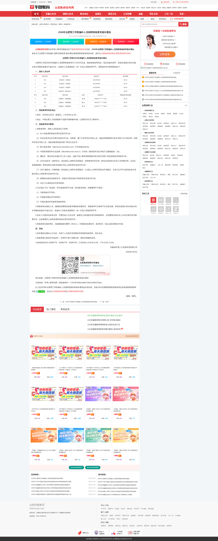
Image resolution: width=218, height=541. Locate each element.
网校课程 (108, 19)
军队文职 (154, 14)
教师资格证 (155, 515)
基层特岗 (175, 165)
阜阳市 (128, 8)
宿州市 (174, 8)
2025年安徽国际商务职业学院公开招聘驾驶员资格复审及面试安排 (51, 488)
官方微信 (143, 508)
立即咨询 (165, 54)
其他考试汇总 (149, 162)
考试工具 (145, 194)
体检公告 (167, 158)
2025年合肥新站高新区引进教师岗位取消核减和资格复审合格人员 (51, 494)
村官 (143, 168)
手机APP (136, 508)
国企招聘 (140, 515)
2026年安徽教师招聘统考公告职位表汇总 (103, 325)
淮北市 (143, 8)
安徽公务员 (51, 14)
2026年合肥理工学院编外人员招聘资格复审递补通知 (160, 77)
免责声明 (146, 526)
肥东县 (169, 113)
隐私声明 (153, 526)
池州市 (117, 8)
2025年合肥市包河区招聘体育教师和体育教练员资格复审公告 (163, 99)
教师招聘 (148, 515)
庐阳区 (144, 116)
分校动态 (70, 19)
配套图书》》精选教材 (98, 42)
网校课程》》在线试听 (71, 42)
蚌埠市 (102, 8)
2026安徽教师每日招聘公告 (98, 320)
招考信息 (35, 19)
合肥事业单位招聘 (150, 142)
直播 (142, 19)
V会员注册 (42, 2)
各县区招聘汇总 (149, 110)
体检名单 (182, 126)
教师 (60, 24)
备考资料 (47, 19)
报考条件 (166, 123)
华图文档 (129, 508)
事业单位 (84, 14)
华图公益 (118, 526)
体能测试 (167, 126)
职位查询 (118, 315)
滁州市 (122, 8)
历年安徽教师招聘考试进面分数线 (101, 315)
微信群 (166, 2)
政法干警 (145, 165)
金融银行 (152, 165)
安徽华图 (33, 2)
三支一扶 (169, 14)
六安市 (159, 8)
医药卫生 (112, 14)
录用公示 (145, 129)
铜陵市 (169, 8)
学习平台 (103, 508)
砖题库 (117, 508)
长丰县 (157, 113)
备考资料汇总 (149, 181)
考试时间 (145, 126)
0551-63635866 (182, 2)
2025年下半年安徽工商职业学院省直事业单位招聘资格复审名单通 (51, 481)
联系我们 (162, 19)
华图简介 (103, 526)
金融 (141, 14)
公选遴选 (178, 515)
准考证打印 (182, 123)
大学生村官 (111, 519)
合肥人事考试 (44, 24)
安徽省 (91, 8)
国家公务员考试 (149, 133)
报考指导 (166, 145)
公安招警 (127, 14)
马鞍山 (164, 8)
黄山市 (153, 8)
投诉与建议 (161, 526)
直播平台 (110, 508)
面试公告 (175, 126)
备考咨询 (117, 329)
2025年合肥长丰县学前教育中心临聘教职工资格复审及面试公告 (164, 95)
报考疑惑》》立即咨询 (126, 42)
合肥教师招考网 (64, 7)
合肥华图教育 (37, 504)
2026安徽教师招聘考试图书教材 (100, 329)
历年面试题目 (115, 320)
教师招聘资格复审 (79, 49)
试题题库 (59, 19)
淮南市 (148, 8)
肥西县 (175, 113)
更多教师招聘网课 (93, 467)
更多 (182, 14)
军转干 (118, 519)
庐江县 (181, 113)
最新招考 (152, 73)
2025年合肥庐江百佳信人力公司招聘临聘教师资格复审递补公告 (164, 90)
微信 (153, 19)
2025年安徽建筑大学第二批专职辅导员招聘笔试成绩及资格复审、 (51, 485)
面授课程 (97, 19)
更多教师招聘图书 (132, 336)
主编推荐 (176, 73)
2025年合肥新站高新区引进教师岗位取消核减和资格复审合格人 (164, 86)
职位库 (123, 508)
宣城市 (185, 8)
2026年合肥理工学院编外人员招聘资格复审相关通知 (81, 302)
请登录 (50, 2)
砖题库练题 (184, 193)
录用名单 (175, 158)
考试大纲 (152, 123)
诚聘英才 (169, 526)
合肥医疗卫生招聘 (150, 152)
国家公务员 (68, 14)
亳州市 (107, 8)
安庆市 (96, 8)
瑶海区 (157, 116)
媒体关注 (125, 526)
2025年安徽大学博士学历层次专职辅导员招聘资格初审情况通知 (50, 491)
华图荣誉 (110, 526)
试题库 (132, 19)
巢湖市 (112, 8)
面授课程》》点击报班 (43, 42)
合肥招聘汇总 (147, 105)
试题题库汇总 (149, 171)
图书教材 (85, 19)
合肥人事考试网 (41, 7)
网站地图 (153, 2)
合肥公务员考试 (149, 120)
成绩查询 (152, 126)
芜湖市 (179, 8)
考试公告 (145, 123)
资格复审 (67, 24)
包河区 (151, 113)
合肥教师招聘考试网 (122, 53)
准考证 (173, 155)
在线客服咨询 (178, 19)
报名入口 (174, 123)
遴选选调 (167, 165)
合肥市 (133, 8)
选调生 (98, 14)
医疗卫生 (175, 174)
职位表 (122, 19)
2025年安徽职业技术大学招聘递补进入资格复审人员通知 (115, 494)
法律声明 (139, 526)
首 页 (36, 14)
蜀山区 (151, 116)
